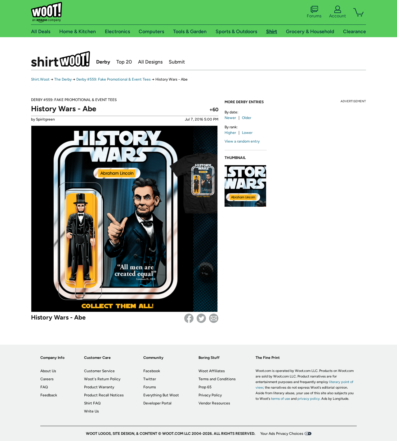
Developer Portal (157, 403)
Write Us (91, 411)
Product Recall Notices (104, 395)
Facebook (189, 318)
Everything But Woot (161, 395)
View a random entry (242, 141)
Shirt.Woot (60, 59)
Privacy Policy (210, 395)
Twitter (201, 318)
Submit (177, 62)
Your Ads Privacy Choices (281, 433)
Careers (47, 379)
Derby (103, 62)
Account (337, 16)
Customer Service (99, 371)
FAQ (44, 387)
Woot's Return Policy (102, 379)
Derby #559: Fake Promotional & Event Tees (113, 79)
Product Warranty (99, 387)
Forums (314, 16)
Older (246, 118)
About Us (48, 371)
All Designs (150, 62)
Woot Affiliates (211, 371)
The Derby (63, 79)
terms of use (280, 399)
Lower (247, 132)
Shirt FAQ (92, 403)
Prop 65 (205, 387)
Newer (230, 118)
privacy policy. (308, 399)
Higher (230, 132)
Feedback (48, 395)
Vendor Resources (214, 403)
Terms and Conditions (217, 379)
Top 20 (124, 62)
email (213, 318)
